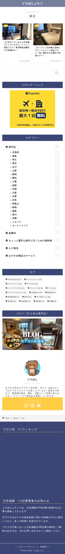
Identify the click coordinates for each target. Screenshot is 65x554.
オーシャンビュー (34, 279)
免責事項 (43, 547)
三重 (35, 181)
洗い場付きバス (43, 297)
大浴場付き (36, 292)
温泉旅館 (26, 301)
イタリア (35, 222)
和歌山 (35, 204)
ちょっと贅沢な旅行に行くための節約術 (33, 240)
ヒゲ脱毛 (33, 248)
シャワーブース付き (16, 288)
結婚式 (33, 233)
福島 (35, 156)
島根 (35, 207)
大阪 (35, 193)
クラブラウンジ (14, 284)
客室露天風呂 (13, 297)
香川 (35, 215)
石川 (35, 167)
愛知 (35, 178)
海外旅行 (12, 301)
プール (52, 288)
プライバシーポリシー (26, 547)
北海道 (35, 152)
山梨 (35, 170)
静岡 (35, 174)
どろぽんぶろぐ (32, 3)
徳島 (35, 211)
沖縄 (35, 218)
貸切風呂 (40, 301)
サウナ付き (32, 284)
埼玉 (35, 160)
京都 (35, 189)
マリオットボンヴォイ (17, 292)
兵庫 (35, 196)
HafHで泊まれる (14, 279)
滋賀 (35, 185)
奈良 (35, 200)
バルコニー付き (36, 288)
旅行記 (33, 147)
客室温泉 (51, 292)
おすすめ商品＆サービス (33, 255)
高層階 (52, 301)
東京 (35, 163)
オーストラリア (35, 225)
